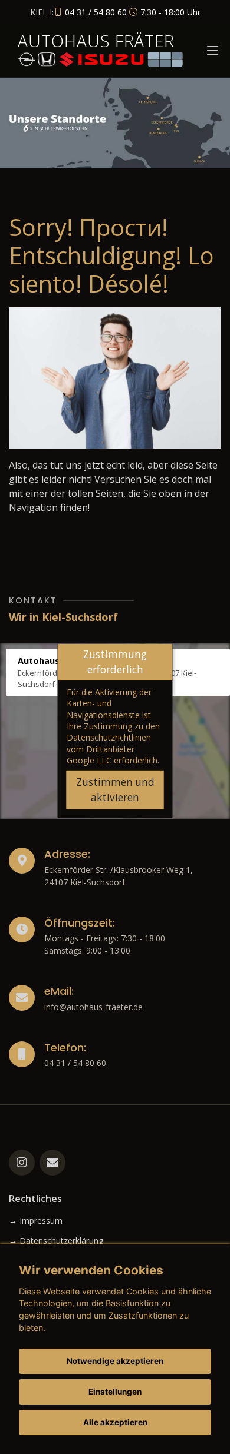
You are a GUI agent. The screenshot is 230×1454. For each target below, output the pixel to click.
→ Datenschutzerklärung (56, 1241)
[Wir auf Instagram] (22, 1163)
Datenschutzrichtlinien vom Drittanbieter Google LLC (109, 749)
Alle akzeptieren (115, 1422)
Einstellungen (115, 1391)
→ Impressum (36, 1221)
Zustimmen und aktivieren (115, 789)
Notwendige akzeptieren (115, 1361)
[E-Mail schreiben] (52, 1163)
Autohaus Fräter (96, 40)
